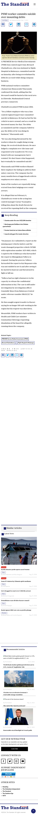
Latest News (9, 534)
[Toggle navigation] (34, 4)
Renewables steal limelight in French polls (17, 730)
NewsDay (5, 787)
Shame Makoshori (7, 574)
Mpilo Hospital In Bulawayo (26, 343)
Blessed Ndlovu (6, 615)
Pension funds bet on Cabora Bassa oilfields (17, 230)
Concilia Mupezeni (17, 615)
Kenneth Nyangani (7, 605)
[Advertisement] (19, 444)
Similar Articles (14, 528)
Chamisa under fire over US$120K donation (17, 220)
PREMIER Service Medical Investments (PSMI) (15, 339)
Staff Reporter (6, 586)
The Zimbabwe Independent (11, 789)
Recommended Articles (16, 649)
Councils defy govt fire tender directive (16, 234)
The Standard (7, 791)
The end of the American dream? (14, 706)
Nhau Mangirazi (18, 574)
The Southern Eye (8, 793)
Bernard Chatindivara (8, 343)
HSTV (4, 796)
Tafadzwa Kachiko (15, 20)
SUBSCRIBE (14, 749)
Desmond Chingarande (8, 596)
